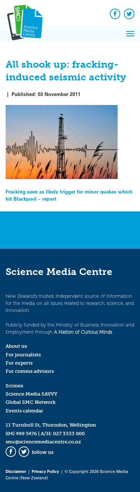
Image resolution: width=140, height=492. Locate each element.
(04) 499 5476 (21, 433)
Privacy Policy (45, 471)
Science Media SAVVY (31, 394)
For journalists (23, 355)
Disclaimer (16, 471)
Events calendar (24, 411)
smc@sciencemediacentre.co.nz (43, 442)
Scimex (15, 386)
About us (16, 346)
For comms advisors (30, 371)
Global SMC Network (31, 402)
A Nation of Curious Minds (83, 332)
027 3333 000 (69, 433)
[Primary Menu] (130, 33)
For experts (19, 363)
